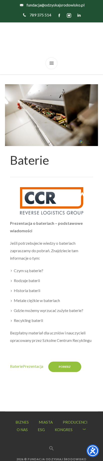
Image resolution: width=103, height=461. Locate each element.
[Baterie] (51, 114)
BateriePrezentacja (26, 366)
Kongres (63, 429)
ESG (41, 429)
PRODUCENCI (75, 422)
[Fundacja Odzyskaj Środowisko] (51, 39)
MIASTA (46, 422)
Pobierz (65, 366)
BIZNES (22, 422)
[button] (51, 442)
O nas (22, 429)
